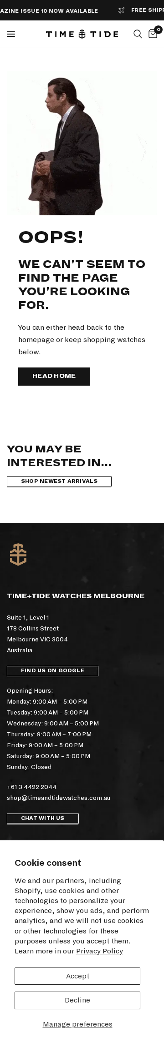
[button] (54, 376)
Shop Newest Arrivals (59, 481)
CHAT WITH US (43, 818)
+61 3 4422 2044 (31, 787)
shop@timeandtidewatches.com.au (58, 797)
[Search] (137, 34)
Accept (77, 976)
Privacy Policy (99, 951)
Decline (77, 1000)
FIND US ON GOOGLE (52, 670)
